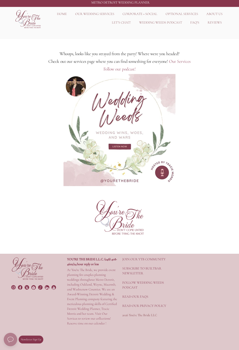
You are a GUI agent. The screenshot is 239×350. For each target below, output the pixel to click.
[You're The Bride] (27, 279)
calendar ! (100, 323)
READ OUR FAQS (135, 297)
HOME (62, 14)
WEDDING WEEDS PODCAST (160, 22)
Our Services (179, 61)
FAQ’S (194, 22)
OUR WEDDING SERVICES (94, 14)
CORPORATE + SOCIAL (139, 14)
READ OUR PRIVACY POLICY (144, 306)
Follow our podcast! (119, 69)
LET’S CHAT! (121, 22)
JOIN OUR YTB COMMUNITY (144, 259)
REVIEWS (215, 22)
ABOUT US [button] (214, 14)
